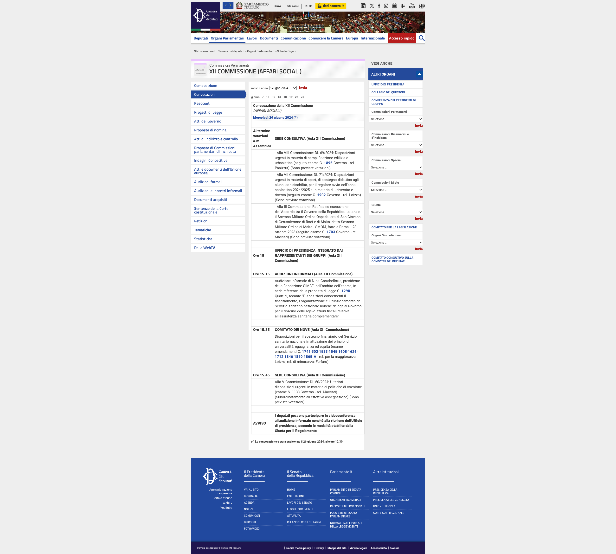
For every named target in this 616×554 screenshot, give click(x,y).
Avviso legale (358, 548)
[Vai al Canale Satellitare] (403, 10)
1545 (333, 351)
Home (291, 489)
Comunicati (252, 515)
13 (279, 97)
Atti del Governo (207, 121)
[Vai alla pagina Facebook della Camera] (379, 10)
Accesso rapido (402, 38)
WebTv (227, 503)
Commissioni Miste (385, 182)
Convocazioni (205, 94)
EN (306, 6)
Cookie (394, 548)
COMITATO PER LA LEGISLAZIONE (394, 227)
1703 (331, 232)
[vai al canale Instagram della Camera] (386, 10)
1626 (352, 351)
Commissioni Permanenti (389, 112)
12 (273, 97)
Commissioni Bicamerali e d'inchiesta (390, 136)
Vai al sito (251, 489)
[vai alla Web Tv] (394, 10)
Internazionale (373, 38)
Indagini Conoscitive (210, 160)
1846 (288, 356)
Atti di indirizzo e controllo (216, 139)
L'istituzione (295, 496)
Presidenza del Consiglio (391, 500)
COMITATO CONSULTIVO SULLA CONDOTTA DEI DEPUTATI (392, 259)
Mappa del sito (336, 548)
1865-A (310, 356)
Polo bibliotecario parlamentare (343, 514)
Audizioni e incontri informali (218, 190)
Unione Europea (384, 506)
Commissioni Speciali (387, 160)
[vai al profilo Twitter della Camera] (371, 10)
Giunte (376, 205)
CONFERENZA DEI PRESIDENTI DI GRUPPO (394, 102)
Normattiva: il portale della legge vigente (346, 524)
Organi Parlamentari (227, 38)
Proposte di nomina (210, 130)
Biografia (250, 496)
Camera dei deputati (231, 51)
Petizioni (201, 221)
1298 (345, 291)
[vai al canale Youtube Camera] (412, 10)
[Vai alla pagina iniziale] (205, 29)
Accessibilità (379, 548)
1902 (321, 195)
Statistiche (203, 239)
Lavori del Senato (299, 502)
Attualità (294, 515)
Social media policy (298, 548)
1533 (323, 351)
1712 (279, 356)
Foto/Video (252, 528)
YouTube (226, 507)
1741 (306, 351)
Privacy (319, 548)
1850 (298, 356)
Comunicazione (293, 38)
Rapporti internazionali (347, 506)
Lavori (252, 38)
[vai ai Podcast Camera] (422, 10)
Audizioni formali (208, 182)
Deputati (201, 38)
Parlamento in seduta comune (345, 491)
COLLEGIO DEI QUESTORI (388, 92)
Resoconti (202, 103)
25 (296, 97)
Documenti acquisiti (210, 199)
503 (315, 351)
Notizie (249, 509)
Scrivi (278, 6)
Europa (352, 38)
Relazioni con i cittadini (304, 522)
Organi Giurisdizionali (387, 235)
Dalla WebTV (204, 248)
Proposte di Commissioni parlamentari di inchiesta (215, 149)
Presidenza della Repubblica (385, 491)
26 (302, 97)
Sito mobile (293, 6)
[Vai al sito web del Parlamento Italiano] (252, 10)
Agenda (249, 502)
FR (310, 6)
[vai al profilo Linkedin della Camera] (363, 10)
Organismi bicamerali (345, 500)
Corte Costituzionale (388, 513)
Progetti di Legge (208, 112)
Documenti (269, 38)
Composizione (205, 85)
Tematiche (202, 230)
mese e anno (259, 88)
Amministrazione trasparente (220, 491)
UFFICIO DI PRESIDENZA (388, 84)
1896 (328, 163)
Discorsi (250, 522)
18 (285, 97)
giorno (255, 97)
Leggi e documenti (300, 509)
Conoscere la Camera (325, 38)
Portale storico (222, 498)
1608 (342, 351)
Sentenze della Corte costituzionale (211, 210)
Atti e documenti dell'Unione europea (217, 171)
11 (268, 97)
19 (291, 97)
